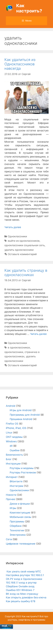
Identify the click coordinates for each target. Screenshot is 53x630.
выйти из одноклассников (24, 240)
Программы (17, 521)
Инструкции (13, 463)
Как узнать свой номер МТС (23, 571)
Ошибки (14, 450)
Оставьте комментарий (22, 254)
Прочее (10, 499)
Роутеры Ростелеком (23, 472)
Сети (9, 539)
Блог (9, 459)
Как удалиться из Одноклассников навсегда (19, 64)
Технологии (17, 530)
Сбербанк (16, 525)
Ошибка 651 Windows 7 (20, 590)
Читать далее (12, 227)
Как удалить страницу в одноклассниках (25, 272)
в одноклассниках (19, 347)
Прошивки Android (21, 419)
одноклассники (13, 352)
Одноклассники (17, 236)
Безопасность (14, 454)
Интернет (12, 477)
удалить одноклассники (19, 249)
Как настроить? (29, 8)
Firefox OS (12, 423)
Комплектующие (20, 512)
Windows (11, 441)
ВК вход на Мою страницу (22, 593)
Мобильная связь (20, 517)
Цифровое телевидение (20, 543)
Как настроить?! (30, 616)
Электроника (18, 534)
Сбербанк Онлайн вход (20, 586)
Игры (13, 508)
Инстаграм (16, 485)
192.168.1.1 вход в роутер (21, 582)
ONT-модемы (14, 436)
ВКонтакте (16, 481)
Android (10, 405)
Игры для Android (21, 410)
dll (11, 445)
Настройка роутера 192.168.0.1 (25, 575)
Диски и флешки (20, 503)
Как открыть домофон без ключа (26, 597)
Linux (9, 432)
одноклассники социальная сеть (24, 245)
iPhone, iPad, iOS (16, 428)
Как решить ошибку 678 (20, 601)
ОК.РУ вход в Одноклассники (24, 579)
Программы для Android (25, 414)
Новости (11, 494)
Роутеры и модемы (22, 468)
